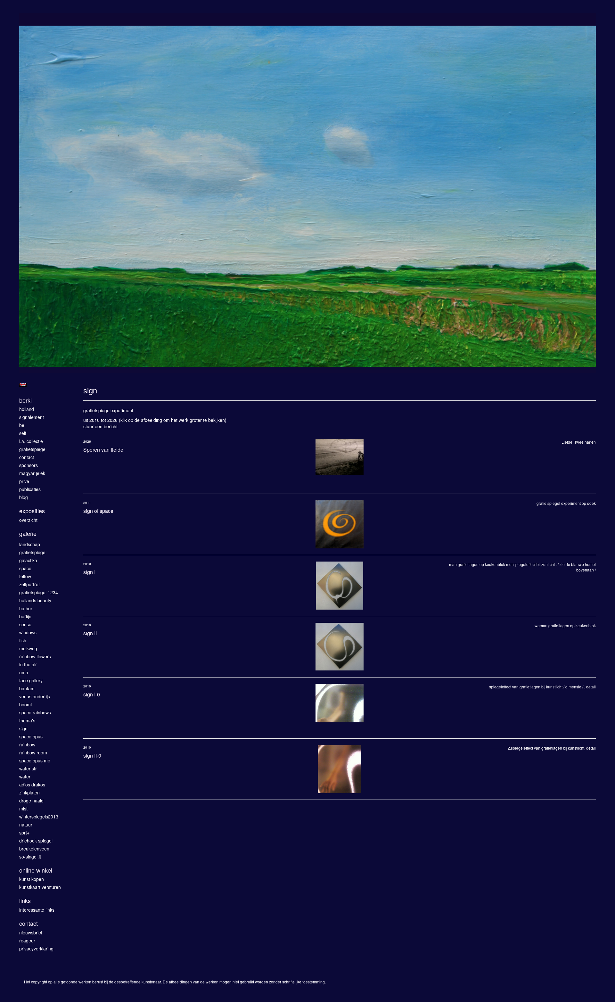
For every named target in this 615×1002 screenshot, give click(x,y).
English (23, 385)
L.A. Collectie (31, 441)
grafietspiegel (32, 449)
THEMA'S (27, 720)
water (24, 776)
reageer (27, 940)
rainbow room (33, 752)
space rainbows (35, 712)
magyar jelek (32, 473)
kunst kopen (31, 879)
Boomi (25, 704)
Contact (28, 923)
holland (26, 409)
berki (25, 400)
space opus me (34, 760)
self (22, 433)
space (25, 568)
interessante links (36, 910)
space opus (31, 736)
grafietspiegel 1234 (38, 592)
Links (25, 901)
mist (23, 808)
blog (23, 497)
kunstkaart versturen (40, 887)
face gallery (31, 680)
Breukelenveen (34, 848)
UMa (23, 672)
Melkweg (28, 648)
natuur (25, 824)
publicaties (30, 489)
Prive (24, 481)
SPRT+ (24, 832)
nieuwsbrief (30, 932)
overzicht (28, 520)
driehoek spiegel (36, 840)
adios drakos (32, 784)
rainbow (27, 744)
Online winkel (35, 870)
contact (26, 457)
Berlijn (25, 616)
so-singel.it (30, 856)
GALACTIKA (28, 560)
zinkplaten (29, 792)
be (21, 425)
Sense (25, 624)
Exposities (32, 511)
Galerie (28, 534)
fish (22, 640)
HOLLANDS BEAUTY (35, 600)
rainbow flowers (35, 656)
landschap (29, 544)
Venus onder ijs (34, 696)
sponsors (28, 465)
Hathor (25, 608)
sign (23, 728)
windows (28, 632)
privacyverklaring (36, 948)
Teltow (25, 576)
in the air (28, 664)
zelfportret (29, 584)
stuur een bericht (100, 426)
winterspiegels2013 (38, 816)
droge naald (31, 800)
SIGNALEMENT (31, 417)
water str (28, 768)
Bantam (27, 688)
